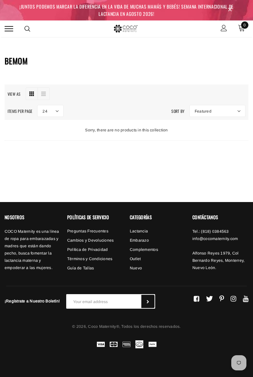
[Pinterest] (221, 299)
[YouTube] (245, 299)
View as (14, 94)
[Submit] (148, 301)
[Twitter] (209, 299)
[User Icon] (224, 29)
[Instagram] (233, 299)
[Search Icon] (27, 29)
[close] (230, 10)
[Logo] (125, 28)
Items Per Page (20, 111)
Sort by (177, 111)
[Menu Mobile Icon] (9, 29)
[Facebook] (196, 299)
